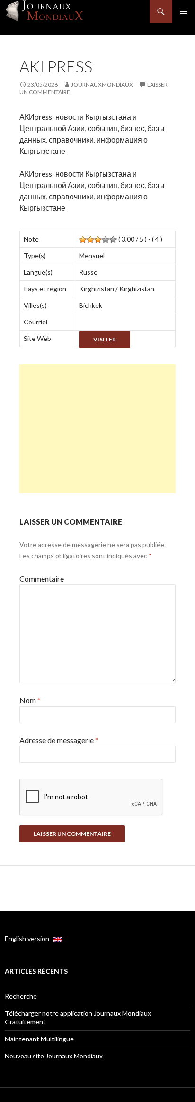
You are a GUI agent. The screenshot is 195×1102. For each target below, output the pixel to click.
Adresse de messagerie (58, 739)
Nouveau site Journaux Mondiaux (54, 1056)
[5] (113, 239)
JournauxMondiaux (102, 84)
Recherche (21, 996)
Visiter (104, 339)
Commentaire (41, 578)
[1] (83, 239)
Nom (30, 700)
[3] (98, 239)
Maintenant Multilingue (39, 1039)
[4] (105, 239)
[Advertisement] (97, 428)
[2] (90, 239)
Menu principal (183, 11)
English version (29, 938)
